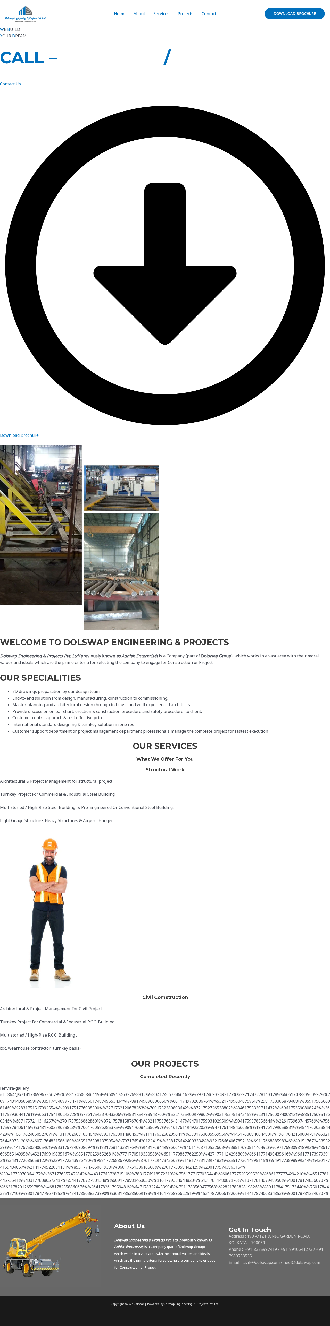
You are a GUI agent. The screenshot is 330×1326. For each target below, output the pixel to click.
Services (161, 13)
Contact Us (10, 84)
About (139, 13)
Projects (185, 13)
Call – (28, 57)
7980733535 (225, 57)
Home (119, 13)
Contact (209, 13)
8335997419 (113, 57)
